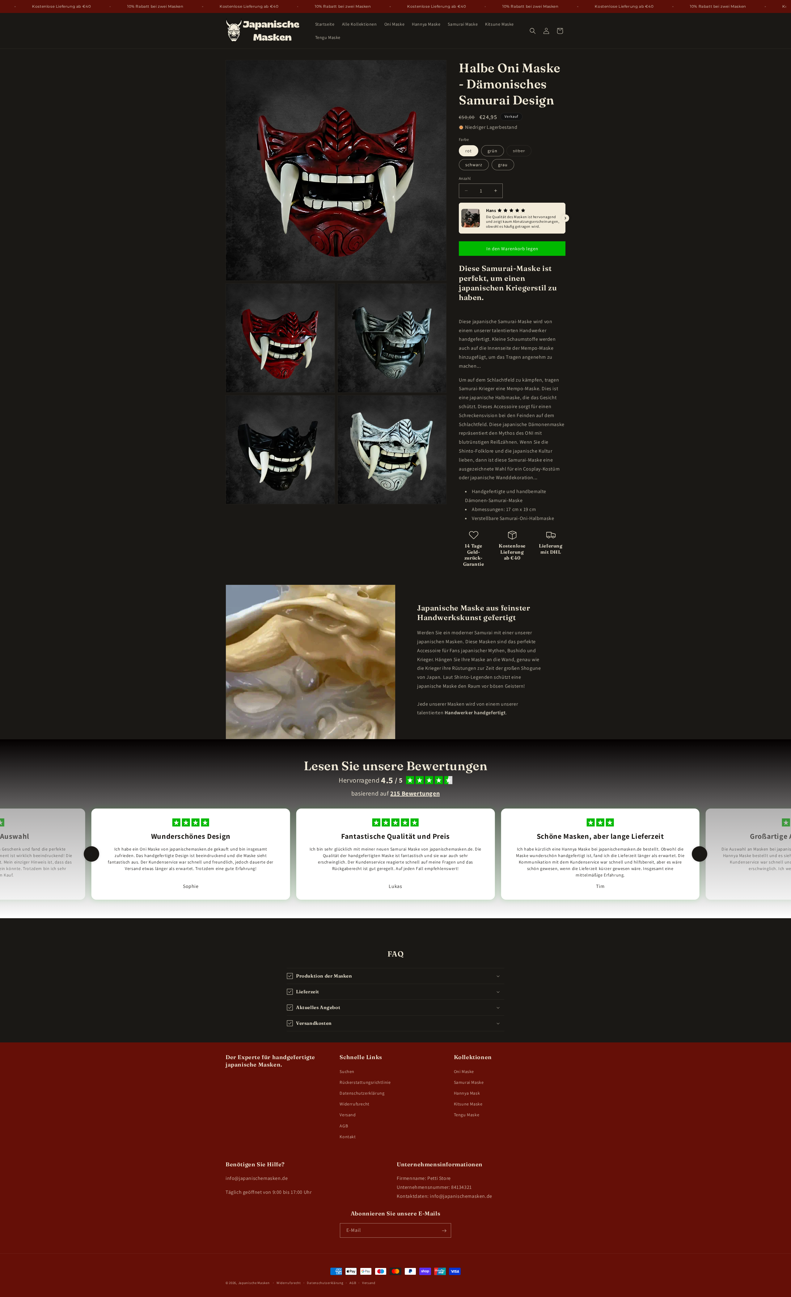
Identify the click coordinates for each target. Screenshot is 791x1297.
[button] (532, 31)
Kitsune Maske (468, 1104)
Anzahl (465, 178)
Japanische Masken (254, 1283)
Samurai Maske (469, 1082)
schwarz (473, 164)
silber (522, 152)
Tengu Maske (467, 1114)
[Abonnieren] (444, 1230)
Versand (348, 1114)
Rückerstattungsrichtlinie (365, 1082)
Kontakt (348, 1136)
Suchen (347, 1071)
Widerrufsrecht (354, 1104)
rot (468, 151)
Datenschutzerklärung (362, 1093)
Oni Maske (464, 1071)
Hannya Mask (467, 1093)
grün (492, 151)
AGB (344, 1125)
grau (503, 164)
